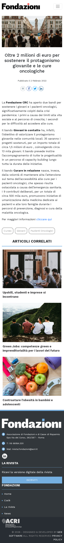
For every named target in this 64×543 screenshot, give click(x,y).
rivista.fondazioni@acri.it (25, 449)
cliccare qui (44, 219)
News (7, 513)
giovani (21, 230)
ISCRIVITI (32, 480)
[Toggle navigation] (57, 6)
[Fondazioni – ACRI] (21, 6)
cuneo (7, 230)
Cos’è (7, 500)
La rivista (9, 506)
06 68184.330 (16, 443)
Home (7, 493)
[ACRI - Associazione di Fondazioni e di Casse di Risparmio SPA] (12, 522)
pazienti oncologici (42, 230)
